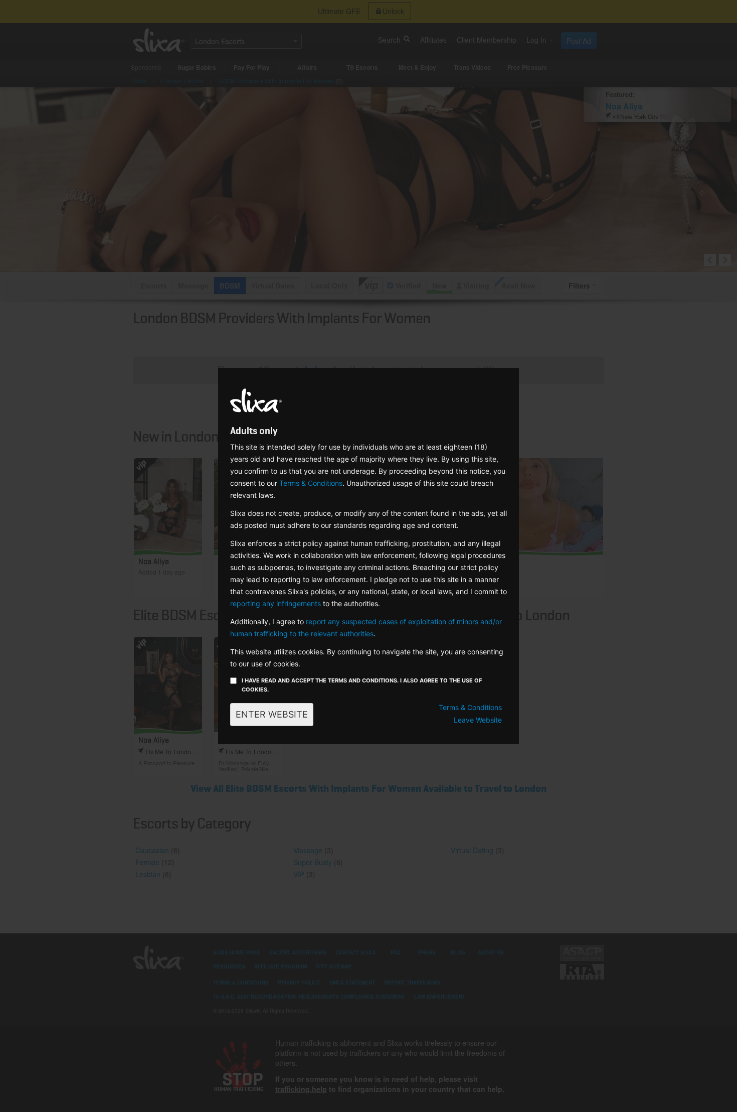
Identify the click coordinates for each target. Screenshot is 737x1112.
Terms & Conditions (310, 483)
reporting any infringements (275, 603)
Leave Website (478, 720)
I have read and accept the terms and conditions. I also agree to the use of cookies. (362, 685)
